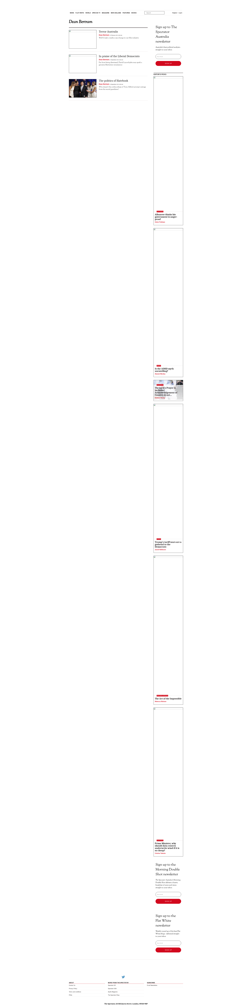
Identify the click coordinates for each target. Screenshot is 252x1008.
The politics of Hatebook (113, 80)
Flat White (160, 211)
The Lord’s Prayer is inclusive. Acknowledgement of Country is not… (166, 391)
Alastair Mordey (160, 374)
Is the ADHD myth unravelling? (164, 369)
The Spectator (126, 970)
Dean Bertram (104, 35)
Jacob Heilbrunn (160, 550)
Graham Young (160, 398)
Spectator (126, 5)
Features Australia (162, 695)
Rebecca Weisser (160, 701)
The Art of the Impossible (168, 698)
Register (174, 12)
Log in (180, 12)
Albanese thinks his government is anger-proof (166, 217)
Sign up (168, 63)
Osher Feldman (160, 222)
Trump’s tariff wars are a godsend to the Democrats (168, 544)
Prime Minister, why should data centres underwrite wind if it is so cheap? (167, 847)
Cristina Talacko (160, 853)
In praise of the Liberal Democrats (119, 56)
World (159, 365)
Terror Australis (108, 31)
